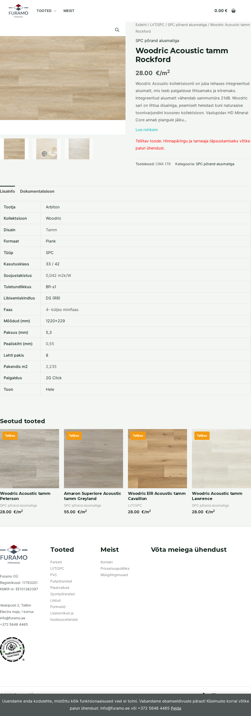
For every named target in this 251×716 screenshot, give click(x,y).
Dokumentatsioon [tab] (37, 191)
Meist (69, 11)
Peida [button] (176, 708)
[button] (117, 30)
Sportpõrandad (62, 594)
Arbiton (53, 206)
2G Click (54, 377)
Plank (51, 241)
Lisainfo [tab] (7, 191)
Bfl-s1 (51, 286)
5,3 (49, 332)
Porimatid (57, 607)
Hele (50, 389)
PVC (53, 575)
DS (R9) (53, 298)
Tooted (44, 11)
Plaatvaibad (59, 587)
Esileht (141, 25)
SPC (50, 252)
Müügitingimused (114, 575)
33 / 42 (53, 263)
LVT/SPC (157, 25)
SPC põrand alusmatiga (187, 25)
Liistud (55, 600)
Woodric (53, 218)
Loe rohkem (147, 129)
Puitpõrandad (61, 581)
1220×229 (55, 320)
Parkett (56, 562)
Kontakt (106, 562)
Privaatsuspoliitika (114, 568)
